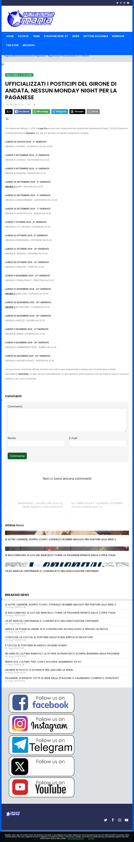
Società (23, 36)
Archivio (29, 45)
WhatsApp (42, 111)
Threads (79, 111)
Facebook (23, 111)
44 (10, 568)
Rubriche (118, 36)
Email (95, 111)
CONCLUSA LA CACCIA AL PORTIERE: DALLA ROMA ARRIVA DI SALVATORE (49, 637)
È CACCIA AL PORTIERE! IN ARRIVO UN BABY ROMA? (36, 645)
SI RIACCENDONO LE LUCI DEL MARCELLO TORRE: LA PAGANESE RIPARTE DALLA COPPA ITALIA (60, 555)
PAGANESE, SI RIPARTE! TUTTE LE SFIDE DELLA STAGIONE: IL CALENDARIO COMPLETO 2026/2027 (62, 678)
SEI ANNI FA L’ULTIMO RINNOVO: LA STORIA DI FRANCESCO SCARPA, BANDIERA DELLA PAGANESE (62, 653)
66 (10, 552)
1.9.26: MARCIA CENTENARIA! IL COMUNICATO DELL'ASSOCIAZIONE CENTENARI (52, 571)
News (75, 36)
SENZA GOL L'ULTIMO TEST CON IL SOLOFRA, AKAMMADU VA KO (43, 661)
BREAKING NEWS (17, 595)
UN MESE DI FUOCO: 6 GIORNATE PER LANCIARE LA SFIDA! (39, 670)
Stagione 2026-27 (56, 36)
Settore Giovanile (95, 36)
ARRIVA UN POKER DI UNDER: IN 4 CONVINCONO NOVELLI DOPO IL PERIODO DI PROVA (56, 629)
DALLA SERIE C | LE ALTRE (19, 75)
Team (36, 36)
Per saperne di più (76, 838)
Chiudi (91, 838)
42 (10, 536)
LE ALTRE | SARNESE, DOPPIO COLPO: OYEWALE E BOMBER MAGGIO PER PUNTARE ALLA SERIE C (60, 539)
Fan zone (12, 45)
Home (10, 36)
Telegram (61, 111)
